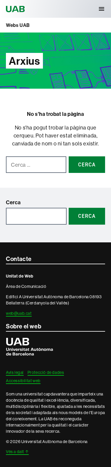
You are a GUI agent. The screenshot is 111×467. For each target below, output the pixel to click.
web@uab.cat (19, 313)
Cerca (13, 202)
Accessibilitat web (23, 380)
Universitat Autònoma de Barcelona (16, 8)
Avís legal (15, 372)
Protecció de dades (46, 372)
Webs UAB (18, 25)
